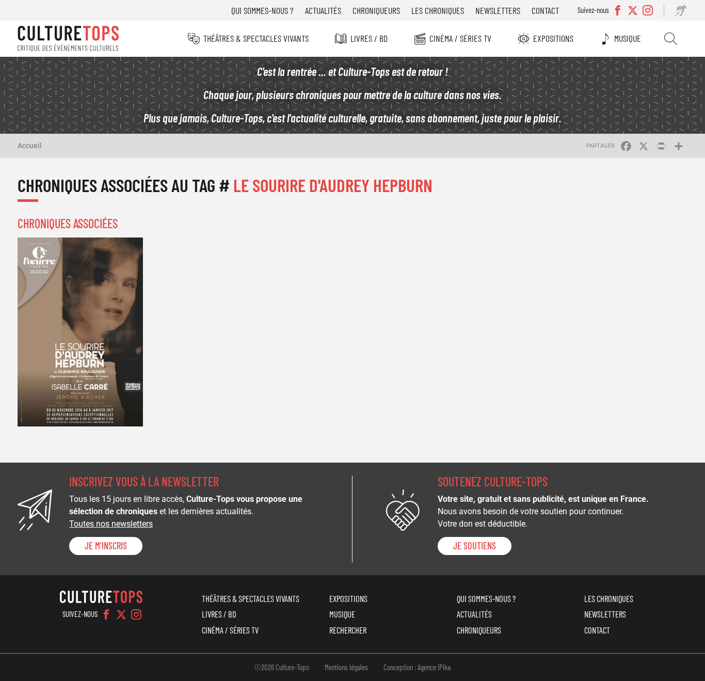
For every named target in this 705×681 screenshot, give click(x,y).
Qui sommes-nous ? (262, 10)
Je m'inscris (106, 545)
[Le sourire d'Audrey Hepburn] (80, 331)
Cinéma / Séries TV (460, 38)
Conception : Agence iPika (417, 667)
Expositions (553, 38)
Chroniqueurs (376, 10)
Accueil (30, 145)
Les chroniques (437, 10)
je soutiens (474, 545)
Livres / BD (369, 38)
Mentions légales (346, 667)
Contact (545, 10)
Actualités (323, 10)
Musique (627, 38)
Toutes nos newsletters (111, 524)
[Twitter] (121, 614)
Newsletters (497, 10)
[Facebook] (106, 614)
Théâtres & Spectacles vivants (256, 38)
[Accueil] (68, 39)
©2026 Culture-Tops (281, 667)
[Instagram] (136, 614)
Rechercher (670, 39)
